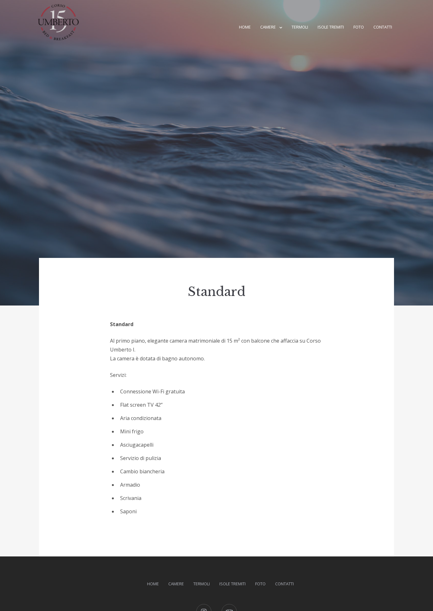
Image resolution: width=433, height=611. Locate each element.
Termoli (300, 27)
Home (245, 27)
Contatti (382, 27)
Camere (268, 27)
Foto (358, 27)
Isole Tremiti (331, 27)
